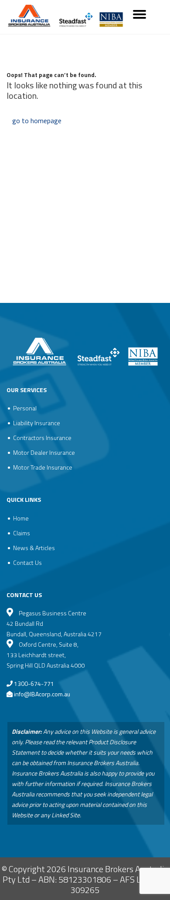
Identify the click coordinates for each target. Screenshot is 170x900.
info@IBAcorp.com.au (42, 694)
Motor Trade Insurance (42, 467)
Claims (21, 532)
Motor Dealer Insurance (44, 452)
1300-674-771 (33, 683)
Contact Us (27, 562)
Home (21, 518)
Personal (25, 408)
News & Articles (34, 547)
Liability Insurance (36, 422)
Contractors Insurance (42, 437)
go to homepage (36, 120)
